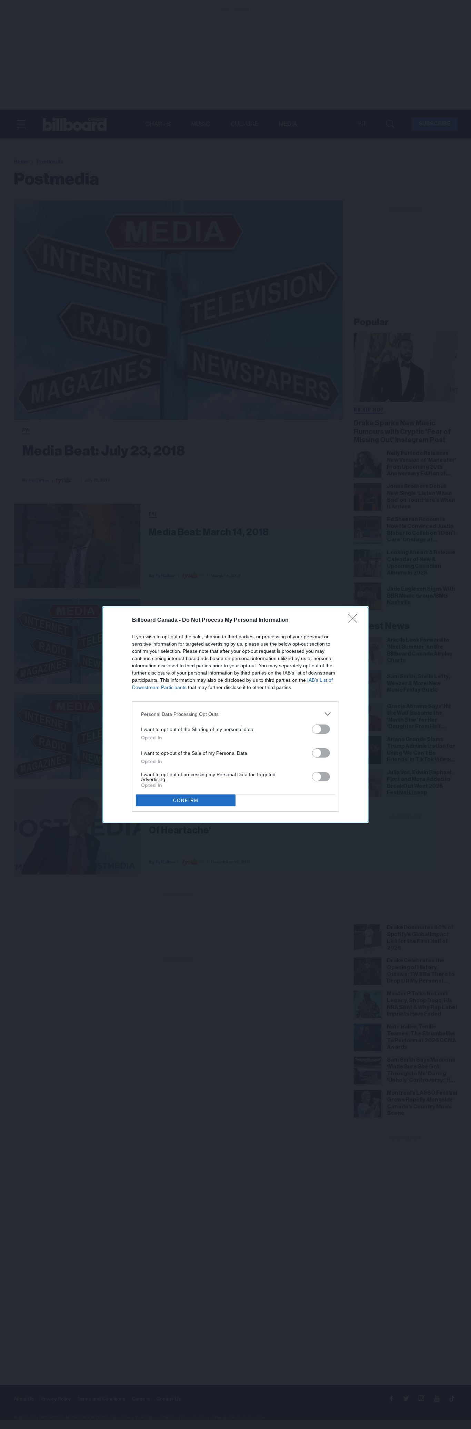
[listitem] (235, 714)
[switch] (321, 729)
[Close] (354, 620)
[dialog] (235, 714)
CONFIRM (186, 800)
